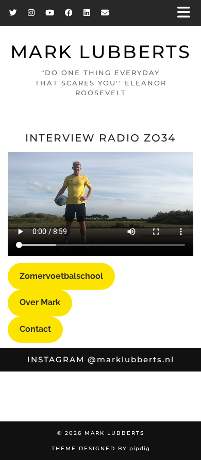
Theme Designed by (101, 448)
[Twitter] (13, 12)
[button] (187, 13)
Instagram (100, 359)
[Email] (105, 12)
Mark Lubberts (100, 52)
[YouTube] (50, 12)
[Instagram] (31, 12)
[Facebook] (69, 12)
